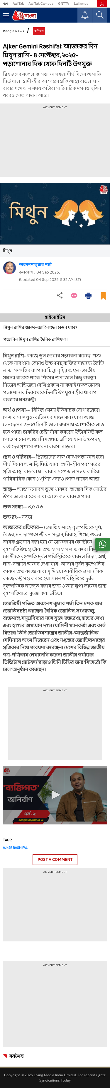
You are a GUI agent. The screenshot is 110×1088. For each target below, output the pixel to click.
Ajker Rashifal (15, 848)
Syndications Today (55, 1080)
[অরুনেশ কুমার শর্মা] (9, 268)
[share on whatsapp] (102, 544)
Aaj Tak (18, 3)
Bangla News (13, 31)
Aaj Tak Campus (40, 3)
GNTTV (63, 3)
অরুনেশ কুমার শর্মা (35, 265)
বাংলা (5, 3)
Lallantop (81, 3)
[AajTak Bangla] (24, 15)
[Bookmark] (103, 298)
